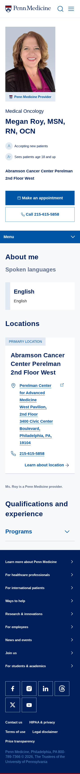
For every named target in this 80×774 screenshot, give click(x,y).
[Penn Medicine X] (13, 705)
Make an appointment (42, 198)
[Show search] (59, 8)
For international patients (24, 588)
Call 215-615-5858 (42, 214)
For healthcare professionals (27, 575)
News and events (18, 640)
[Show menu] (70, 8)
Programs (18, 531)
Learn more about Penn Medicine (31, 562)
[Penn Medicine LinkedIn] (45, 689)
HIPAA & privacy (42, 722)
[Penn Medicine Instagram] (29, 689)
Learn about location (44, 465)
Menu (9, 237)
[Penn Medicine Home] (29, 8)
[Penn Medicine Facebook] (13, 689)
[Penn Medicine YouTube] (29, 705)
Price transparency (20, 741)
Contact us (13, 722)
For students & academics (25, 666)
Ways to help (15, 601)
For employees (16, 627)
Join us (11, 653)
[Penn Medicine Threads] (62, 689)
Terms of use (15, 732)
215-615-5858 (32, 453)
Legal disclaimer (45, 732)
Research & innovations (23, 614)
